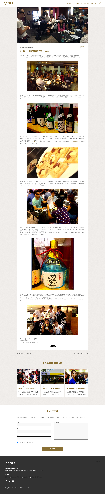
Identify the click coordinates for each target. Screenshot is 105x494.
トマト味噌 (75, 141)
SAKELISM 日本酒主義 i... (76, 388)
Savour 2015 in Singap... (52, 388)
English (98, 461)
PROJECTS (79, 3)
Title (18, 422)
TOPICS (86, 3)
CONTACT (93, 3)
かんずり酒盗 (35, 141)
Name (18, 428)
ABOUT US (70, 3)
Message (56, 422)
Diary (82, 46)
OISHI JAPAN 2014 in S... (28, 388)
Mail (18, 435)
